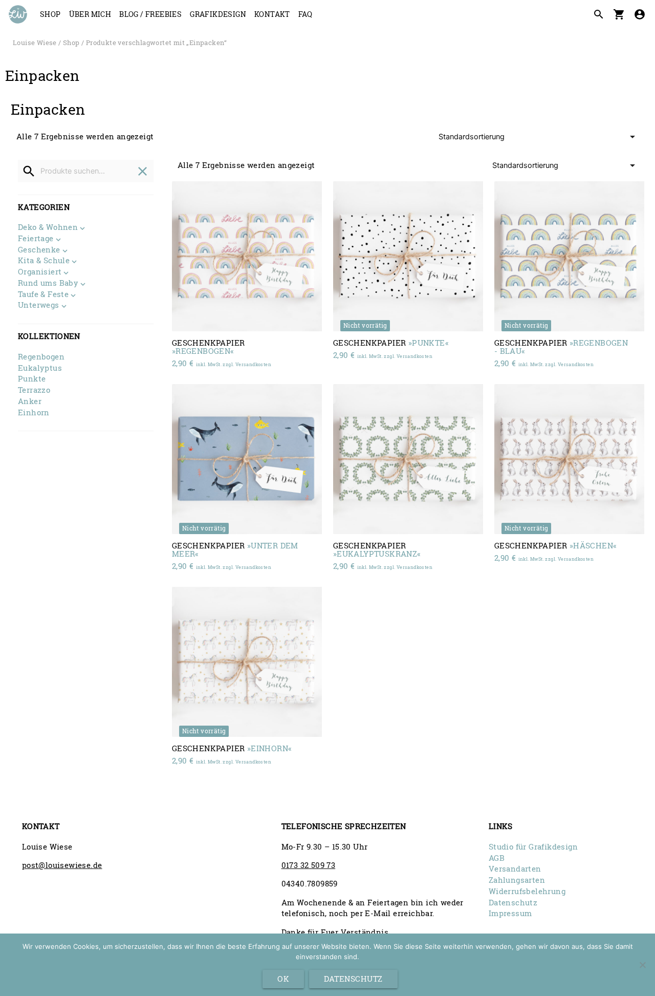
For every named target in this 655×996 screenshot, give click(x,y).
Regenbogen (41, 357)
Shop (50, 14)
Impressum (510, 913)
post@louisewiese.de (62, 865)
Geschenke (39, 250)
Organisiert (39, 272)
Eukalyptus (40, 368)
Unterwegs (38, 306)
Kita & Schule (44, 261)
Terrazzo (34, 390)
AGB (497, 858)
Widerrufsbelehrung (527, 891)
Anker (29, 401)
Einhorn (34, 412)
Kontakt (272, 14)
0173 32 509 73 (308, 865)
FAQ (305, 14)
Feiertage (36, 239)
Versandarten (515, 869)
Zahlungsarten (517, 880)
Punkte (32, 379)
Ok (283, 979)
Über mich (90, 14)
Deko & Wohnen (48, 228)
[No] (642, 965)
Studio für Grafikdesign (533, 847)
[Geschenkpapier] (247, 256)
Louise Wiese (35, 42)
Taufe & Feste (43, 295)
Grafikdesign (218, 14)
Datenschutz (513, 902)
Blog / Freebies (150, 14)
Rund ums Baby (48, 284)
